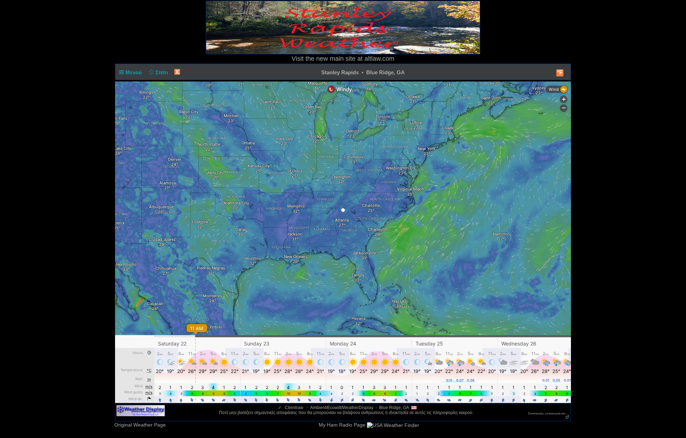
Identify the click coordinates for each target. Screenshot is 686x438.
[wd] (140, 410)
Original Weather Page (140, 425)
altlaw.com (379, 58)
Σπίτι (162, 72)
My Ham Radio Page (342, 425)
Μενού (134, 72)
